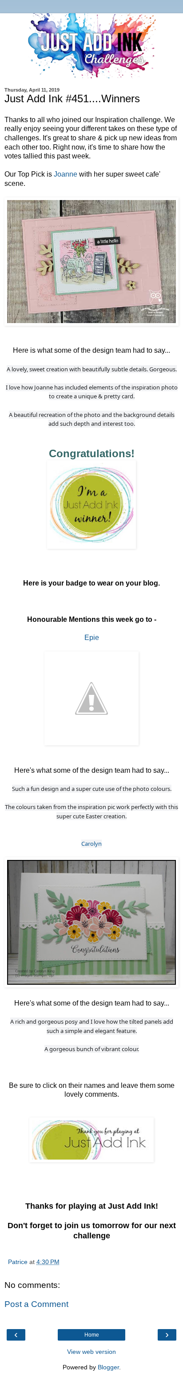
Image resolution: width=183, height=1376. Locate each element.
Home (91, 1335)
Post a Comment (36, 1304)
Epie (91, 637)
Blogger (108, 1367)
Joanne (65, 174)
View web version (91, 1351)
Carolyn (91, 844)
